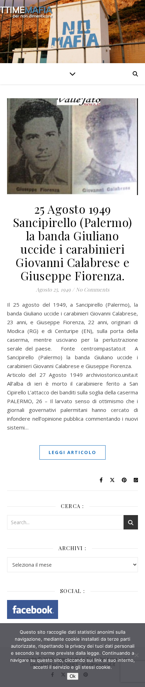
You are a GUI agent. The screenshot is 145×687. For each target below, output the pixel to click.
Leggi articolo (72, 452)
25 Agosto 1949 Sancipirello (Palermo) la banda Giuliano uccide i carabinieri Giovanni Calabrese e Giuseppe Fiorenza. (72, 242)
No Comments (92, 289)
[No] (136, 655)
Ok (73, 676)
